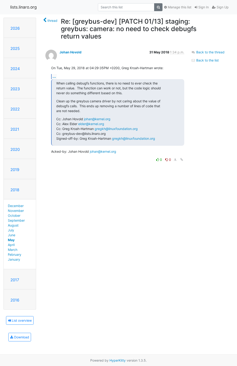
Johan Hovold (70, 52)
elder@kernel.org (91, 124)
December (16, 206)
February (14, 254)
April (11, 245)
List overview (21, 320)
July (11, 230)
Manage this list (179, 7)
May (11, 240)
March (12, 250)
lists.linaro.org (23, 7)
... (54, 76)
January (14, 259)
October (14, 215)
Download (21, 337)
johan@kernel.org (97, 119)
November (16, 211)
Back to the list (207, 60)
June (11, 235)
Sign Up (222, 7)
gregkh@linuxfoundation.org (116, 129)
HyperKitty (117, 360)
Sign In (203, 7)
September (16, 220)
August (13, 225)
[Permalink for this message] (181, 159)
